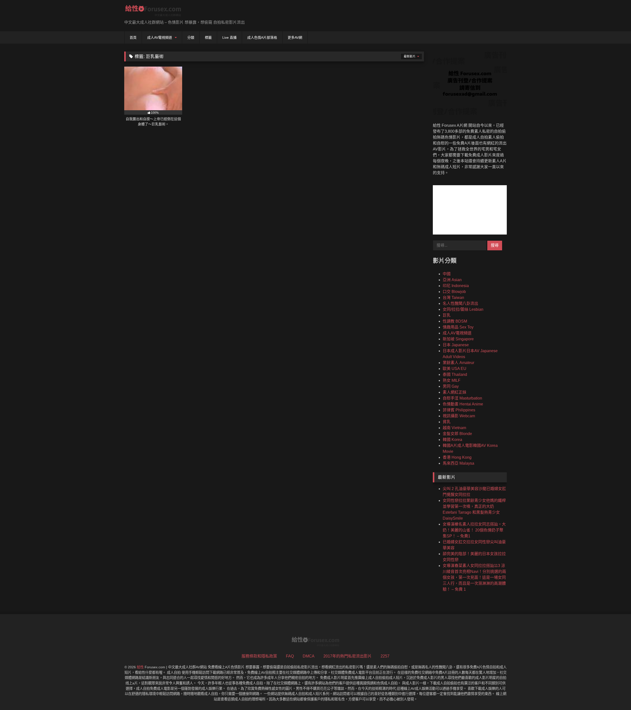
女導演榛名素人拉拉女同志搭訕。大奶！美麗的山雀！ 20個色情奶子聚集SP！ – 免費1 (474, 530)
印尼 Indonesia (456, 286)
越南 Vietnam (454, 428)
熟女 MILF (451, 380)
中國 (447, 274)
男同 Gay (451, 386)
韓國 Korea (452, 439)
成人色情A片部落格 (262, 37)
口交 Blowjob (454, 292)
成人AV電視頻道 (159, 37)
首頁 (133, 37)
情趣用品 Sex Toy (458, 327)
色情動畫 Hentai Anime (463, 404)
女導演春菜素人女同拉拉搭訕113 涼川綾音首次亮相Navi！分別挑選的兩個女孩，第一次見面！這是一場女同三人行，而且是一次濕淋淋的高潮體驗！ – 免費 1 (474, 577)
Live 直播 (229, 37)
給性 (140, 667)
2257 (385, 656)
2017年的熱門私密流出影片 (347, 656)
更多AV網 (295, 37)
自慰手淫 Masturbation (462, 398)
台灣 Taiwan (453, 297)
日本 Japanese (456, 345)
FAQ (290, 656)
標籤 (208, 37)
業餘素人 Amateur (458, 363)
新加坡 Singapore (458, 339)
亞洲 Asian (452, 280)
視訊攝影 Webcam (459, 416)
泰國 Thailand (455, 374)
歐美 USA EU (454, 368)
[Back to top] (615, 695)
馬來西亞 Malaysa (458, 463)
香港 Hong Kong (457, 457)
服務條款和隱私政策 (259, 656)
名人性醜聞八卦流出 (460, 303)
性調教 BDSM (455, 321)
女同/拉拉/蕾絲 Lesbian (463, 309)
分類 (190, 37)
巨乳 (447, 315)
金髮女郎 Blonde (457, 434)
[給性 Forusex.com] (153, 11)
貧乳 (447, 422)
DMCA (309, 656)
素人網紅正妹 (454, 392)
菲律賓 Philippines (459, 410)
